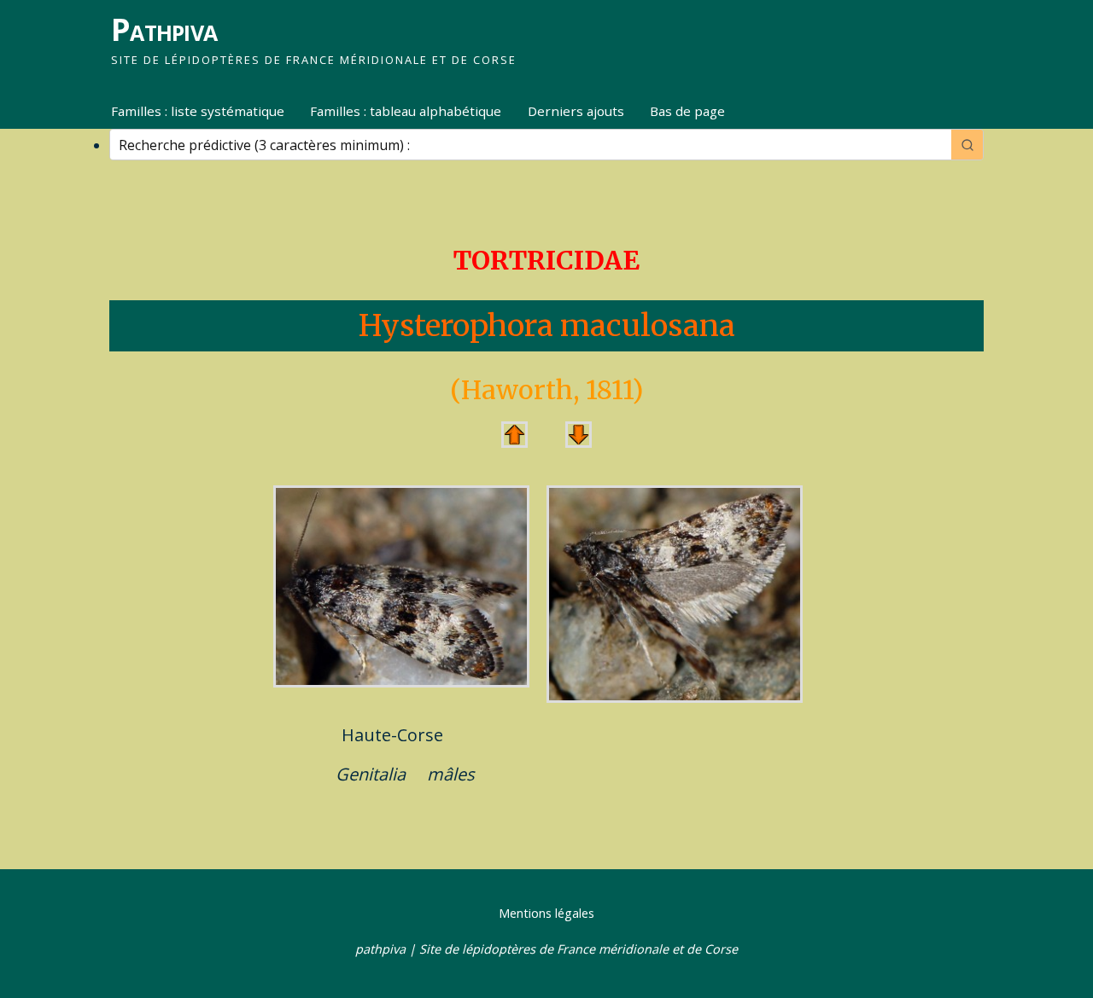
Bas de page (687, 110)
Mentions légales (546, 913)
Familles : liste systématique (197, 110)
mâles (451, 774)
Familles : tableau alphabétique (405, 110)
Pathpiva (164, 29)
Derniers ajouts (576, 110)
